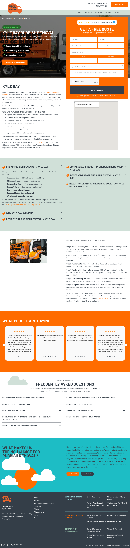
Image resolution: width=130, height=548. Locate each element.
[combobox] (97, 66)
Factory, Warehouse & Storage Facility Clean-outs (95, 505)
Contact (117, 12)
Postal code (110, 56)
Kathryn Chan (110, 357)
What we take (39, 512)
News (36, 515)
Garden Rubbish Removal (96, 521)
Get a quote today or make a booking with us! (23, 205)
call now (87, 474)
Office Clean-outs (93, 497)
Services (88, 12)
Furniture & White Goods (116, 515)
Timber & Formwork (114, 529)
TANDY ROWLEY (80, 357)
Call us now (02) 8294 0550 (15, 62)
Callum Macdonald (49, 357)
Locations (98, 12)
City (83, 56)
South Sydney (18, 18)
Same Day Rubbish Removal (44, 503)
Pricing (108, 12)
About (80, 12)
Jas (19, 357)
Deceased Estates (114, 521)
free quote (119, 4)
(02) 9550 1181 (102, 6)
